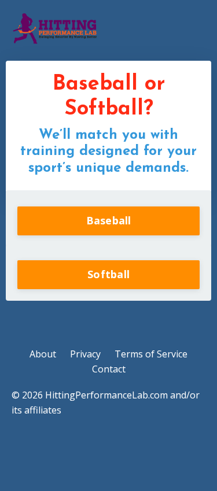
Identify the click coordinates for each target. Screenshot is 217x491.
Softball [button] (108, 274)
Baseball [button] (108, 220)
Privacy (85, 354)
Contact (109, 369)
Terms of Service (151, 354)
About (43, 354)
